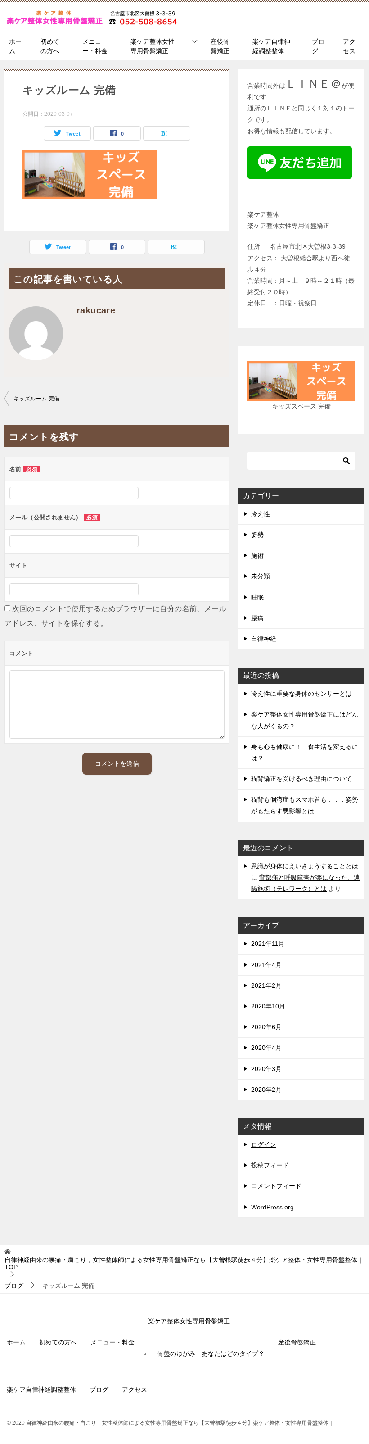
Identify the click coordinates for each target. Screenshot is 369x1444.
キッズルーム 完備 (37, 398)
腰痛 (257, 618)
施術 (257, 555)
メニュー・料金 (95, 46)
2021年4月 (266, 964)
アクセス (349, 46)
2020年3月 (266, 1068)
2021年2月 (266, 985)
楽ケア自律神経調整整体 (271, 46)
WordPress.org (272, 1207)
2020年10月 (268, 1006)
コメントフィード (276, 1186)
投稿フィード (270, 1165)
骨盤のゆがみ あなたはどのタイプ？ (211, 1353)
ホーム (15, 46)
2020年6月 (266, 1027)
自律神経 (263, 638)
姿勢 (257, 534)
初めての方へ (49, 46)
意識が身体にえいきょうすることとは (304, 866)
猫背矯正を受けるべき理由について (301, 778)
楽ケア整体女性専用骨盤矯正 (152, 46)
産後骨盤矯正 (220, 46)
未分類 (260, 576)
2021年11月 (267, 943)
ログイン (263, 1144)
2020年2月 (266, 1089)
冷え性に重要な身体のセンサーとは (301, 693)
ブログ (318, 46)
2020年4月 (266, 1047)
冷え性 (260, 514)
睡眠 (257, 597)
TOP (184, 1263)
